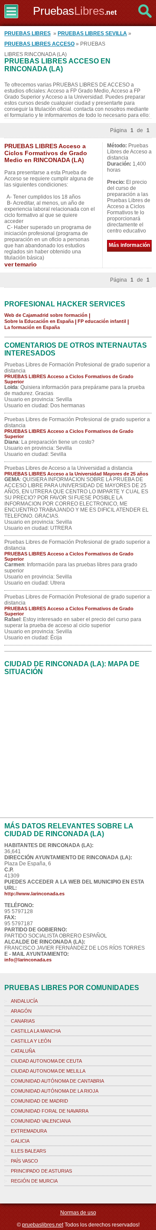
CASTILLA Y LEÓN (31, 1041)
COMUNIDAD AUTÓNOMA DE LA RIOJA (54, 1091)
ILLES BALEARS (28, 1151)
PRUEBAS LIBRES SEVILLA (92, 33)
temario (26, 264)
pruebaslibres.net (42, 1225)
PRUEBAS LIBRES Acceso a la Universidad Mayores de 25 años (76, 473)
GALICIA (20, 1141)
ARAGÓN (21, 1011)
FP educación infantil (102, 321)
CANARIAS (23, 1021)
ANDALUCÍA (24, 1001)
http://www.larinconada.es (34, 893)
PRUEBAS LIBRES (27, 33)
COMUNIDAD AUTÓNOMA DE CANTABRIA (57, 1081)
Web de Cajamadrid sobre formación (46, 315)
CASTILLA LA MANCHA (36, 1031)
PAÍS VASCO (24, 1161)
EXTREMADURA (29, 1131)
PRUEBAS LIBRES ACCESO (39, 44)
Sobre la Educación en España (39, 321)
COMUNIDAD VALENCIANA (41, 1121)
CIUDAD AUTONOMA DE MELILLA (48, 1071)
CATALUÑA (23, 1051)
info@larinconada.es (28, 959)
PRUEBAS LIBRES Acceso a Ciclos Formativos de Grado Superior (68, 379)
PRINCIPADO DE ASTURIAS (41, 1170)
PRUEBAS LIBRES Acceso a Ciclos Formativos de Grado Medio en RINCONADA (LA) (45, 153)
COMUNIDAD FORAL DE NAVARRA (49, 1111)
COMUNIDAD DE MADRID (39, 1101)
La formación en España (32, 327)
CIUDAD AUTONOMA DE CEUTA (46, 1061)
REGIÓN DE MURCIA (34, 1180)
